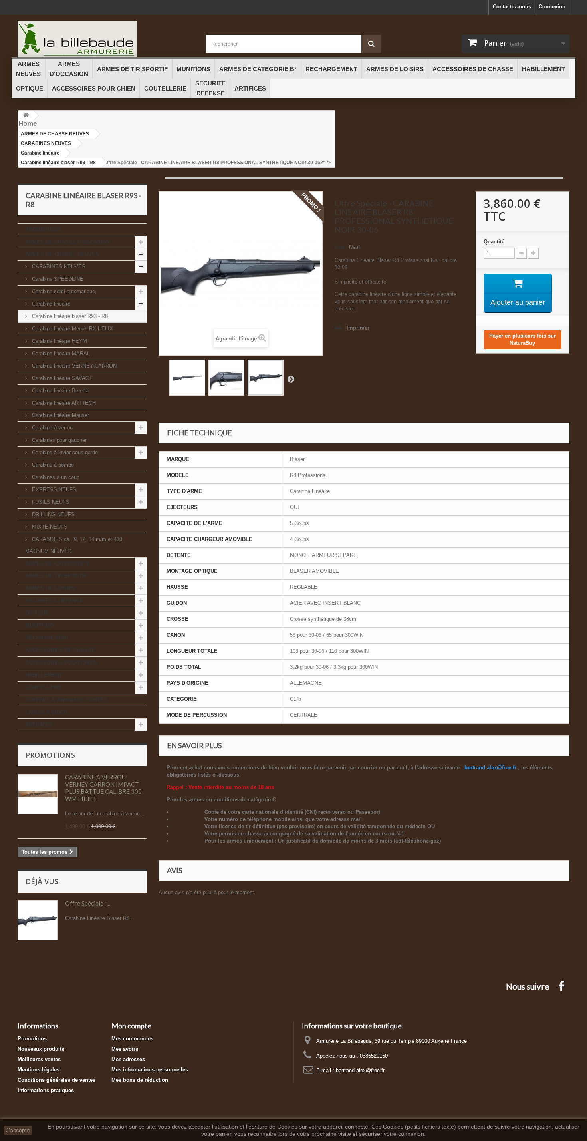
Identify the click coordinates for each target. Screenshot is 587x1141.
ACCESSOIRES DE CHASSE (60, 650)
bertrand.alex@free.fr (360, 1070)
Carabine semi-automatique (62, 291)
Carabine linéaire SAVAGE (61, 378)
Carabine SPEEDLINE (56, 279)
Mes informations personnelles (149, 1070)
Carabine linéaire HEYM (58, 341)
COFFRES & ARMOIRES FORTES (66, 700)
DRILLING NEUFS (52, 514)
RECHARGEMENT (47, 638)
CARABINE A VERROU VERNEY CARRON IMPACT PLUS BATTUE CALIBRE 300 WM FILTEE (103, 787)
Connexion (552, 7)
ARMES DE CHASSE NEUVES (62, 254)
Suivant (291, 379)
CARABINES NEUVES (57, 267)
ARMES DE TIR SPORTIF (56, 576)
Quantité (494, 242)
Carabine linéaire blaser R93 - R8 (69, 316)
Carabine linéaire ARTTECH (63, 403)
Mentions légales (38, 1070)
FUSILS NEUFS (49, 502)
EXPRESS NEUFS (53, 490)
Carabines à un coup (54, 477)
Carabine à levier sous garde (64, 452)
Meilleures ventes (39, 1059)
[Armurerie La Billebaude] (106, 39)
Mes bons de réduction (139, 1080)
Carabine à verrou (51, 428)
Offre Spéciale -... (87, 903)
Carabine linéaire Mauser (59, 415)
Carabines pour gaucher (58, 440)
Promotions (50, 755)
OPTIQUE (37, 613)
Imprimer (358, 328)
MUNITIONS (39, 625)
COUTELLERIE (43, 687)
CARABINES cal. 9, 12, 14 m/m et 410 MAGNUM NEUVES (73, 545)
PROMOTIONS (43, 230)
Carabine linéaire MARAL (60, 353)
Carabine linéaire (50, 304)
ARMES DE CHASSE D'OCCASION (67, 242)
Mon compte (131, 1025)
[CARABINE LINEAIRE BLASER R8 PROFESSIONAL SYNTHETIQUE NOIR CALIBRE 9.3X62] (187, 377)
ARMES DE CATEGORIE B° (58, 564)
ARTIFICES (39, 725)
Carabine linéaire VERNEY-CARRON (73, 366)
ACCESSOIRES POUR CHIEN (61, 663)
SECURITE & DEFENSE (54, 601)
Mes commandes (132, 1039)
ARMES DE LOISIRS (50, 588)
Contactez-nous (512, 7)
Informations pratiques (46, 1090)
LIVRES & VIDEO (46, 712)
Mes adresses (128, 1059)
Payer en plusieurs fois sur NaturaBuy (522, 339)
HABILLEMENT (43, 675)
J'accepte (18, 1130)
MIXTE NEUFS (48, 527)
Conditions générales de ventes (56, 1080)
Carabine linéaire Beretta (59, 391)
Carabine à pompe (52, 465)
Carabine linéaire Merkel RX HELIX (71, 329)
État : (341, 247)
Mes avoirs (124, 1049)
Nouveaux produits (41, 1049)
